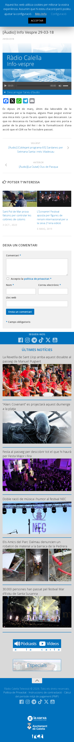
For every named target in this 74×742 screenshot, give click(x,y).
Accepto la (30, 278)
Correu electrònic (49, 285)
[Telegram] (34, 340)
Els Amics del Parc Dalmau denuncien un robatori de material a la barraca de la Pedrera (35, 544)
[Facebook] (20, 340)
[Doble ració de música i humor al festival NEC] (37, 517)
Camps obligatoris (18, 321)
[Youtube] (55, 340)
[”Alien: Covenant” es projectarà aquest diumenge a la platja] (37, 427)
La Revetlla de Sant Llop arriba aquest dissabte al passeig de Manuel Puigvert (37, 359)
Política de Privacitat (15, 692)
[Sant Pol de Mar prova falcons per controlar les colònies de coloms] (20, 199)
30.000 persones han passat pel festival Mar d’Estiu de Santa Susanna (33, 591)
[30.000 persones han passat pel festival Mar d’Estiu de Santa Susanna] (37, 612)
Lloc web (11, 297)
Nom (10, 285)
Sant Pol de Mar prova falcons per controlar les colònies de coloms (17, 215)
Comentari (13, 255)
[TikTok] (41, 340)
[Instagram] (27, 340)
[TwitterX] (48, 340)
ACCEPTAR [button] (37, 20)
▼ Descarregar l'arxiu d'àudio (21, 92)
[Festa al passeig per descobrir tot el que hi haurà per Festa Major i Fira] (37, 475)
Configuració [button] (58, 14)
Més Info (41, 14)
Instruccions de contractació (45, 692)
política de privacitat (37, 278)
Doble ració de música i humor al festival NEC (34, 499)
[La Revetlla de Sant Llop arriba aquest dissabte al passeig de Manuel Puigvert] (37, 380)
